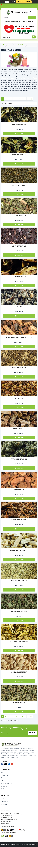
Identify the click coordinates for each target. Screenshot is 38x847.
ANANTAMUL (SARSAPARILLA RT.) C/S (19, 337)
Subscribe (32, 733)
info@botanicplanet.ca (11, 819)
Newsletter (4, 804)
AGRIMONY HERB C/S (19, 185)
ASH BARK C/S (19, 489)
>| (31, 99)
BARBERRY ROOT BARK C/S (19, 642)
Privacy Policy (4, 775)
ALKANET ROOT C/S (19, 246)
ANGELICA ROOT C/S (19, 368)
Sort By (4, 103)
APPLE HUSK (19, 398)
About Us (3, 772)
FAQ (2, 780)
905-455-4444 (8, 817)
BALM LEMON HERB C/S (19, 611)
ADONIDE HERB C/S (19, 124)
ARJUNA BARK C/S (19, 429)
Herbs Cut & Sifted (19, 45)
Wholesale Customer (6, 783)
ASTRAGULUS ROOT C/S (19, 581)
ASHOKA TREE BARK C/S (19, 520)
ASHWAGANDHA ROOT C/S (19, 550)
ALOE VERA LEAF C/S (19, 276)
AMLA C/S (19, 307)
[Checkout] (14, 1)
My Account (4, 799)
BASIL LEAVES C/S (19, 702)
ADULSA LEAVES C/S (19, 155)
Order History (4, 801)
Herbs (9, 45)
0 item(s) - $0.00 (24, 2)
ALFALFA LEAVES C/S (19, 216)
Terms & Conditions (6, 778)
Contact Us (4, 786)
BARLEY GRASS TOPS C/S (19, 672)
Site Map (3, 789)
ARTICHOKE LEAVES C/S (19, 459)
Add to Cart (20, 133)
